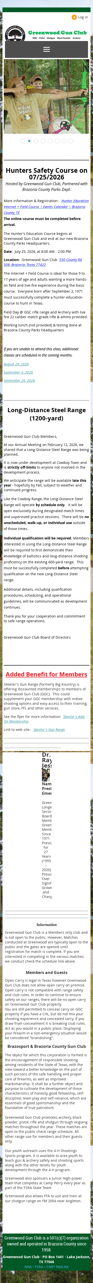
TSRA (39, 1266)
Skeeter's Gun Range (49, 729)
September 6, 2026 (18, 372)
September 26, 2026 (19, 380)
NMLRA (62, 1266)
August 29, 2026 (16, 364)
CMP (50, 1266)
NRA (28, 1266)
